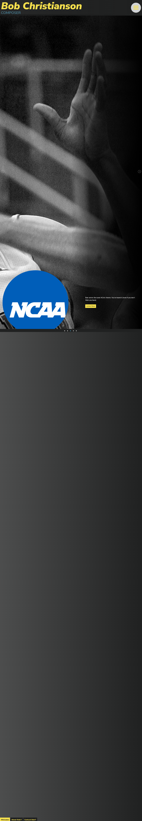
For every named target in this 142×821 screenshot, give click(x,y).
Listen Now (90, 305)
